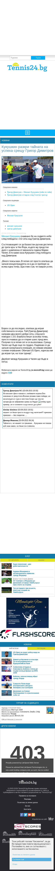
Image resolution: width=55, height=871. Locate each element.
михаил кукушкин (14, 226)
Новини (5, 140)
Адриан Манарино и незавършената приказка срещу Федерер (23, 573)
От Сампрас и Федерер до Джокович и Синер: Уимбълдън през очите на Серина (26, 583)
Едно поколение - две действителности (22, 565)
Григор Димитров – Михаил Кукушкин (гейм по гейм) (29, 192)
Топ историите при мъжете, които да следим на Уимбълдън (24, 590)
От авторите (14, 560)
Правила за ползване (27, 796)
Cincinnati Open (14, 708)
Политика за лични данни (27, 803)
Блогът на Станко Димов (23, 579)
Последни (41, 648)
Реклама (27, 799)
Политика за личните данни (24, 855)
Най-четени (13, 648)
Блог (27, 556)
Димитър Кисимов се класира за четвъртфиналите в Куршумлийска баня (25, 661)
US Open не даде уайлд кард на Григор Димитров (26, 653)
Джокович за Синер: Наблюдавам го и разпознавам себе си (26, 693)
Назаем (41, 560)
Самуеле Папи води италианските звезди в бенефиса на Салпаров (23, 686)
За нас (27, 806)
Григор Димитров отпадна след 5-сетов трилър (27, 195)
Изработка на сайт (39, 819)
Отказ (15, 864)
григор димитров (14, 229)
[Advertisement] (27, 27)
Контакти (27, 809)
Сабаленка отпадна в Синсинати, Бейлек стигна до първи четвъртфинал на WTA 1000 (25, 670)
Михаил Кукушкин (15, 216)
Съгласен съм (18, 859)
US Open (11, 205)
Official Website (7, 720)
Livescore (18, 720)
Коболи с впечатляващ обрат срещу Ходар (25, 677)
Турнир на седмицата (27, 703)
